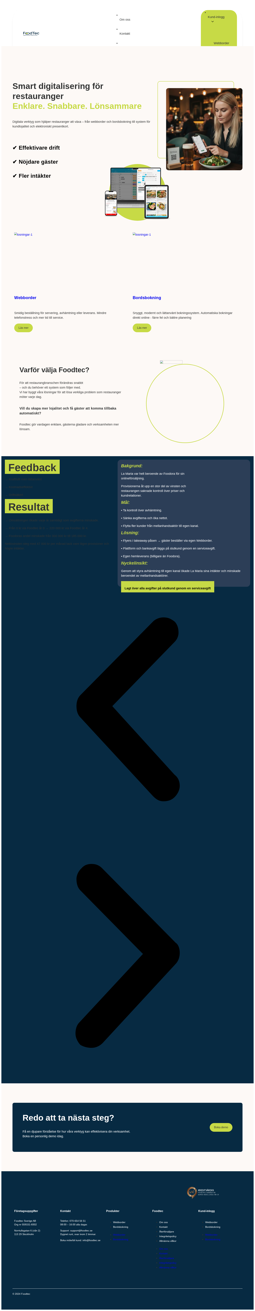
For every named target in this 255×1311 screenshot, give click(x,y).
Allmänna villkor (167, 1241)
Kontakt (163, 1227)
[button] (127, 710)
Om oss (163, 1222)
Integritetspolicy (167, 1236)
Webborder (221, 43)
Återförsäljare (166, 1231)
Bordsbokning (120, 1227)
